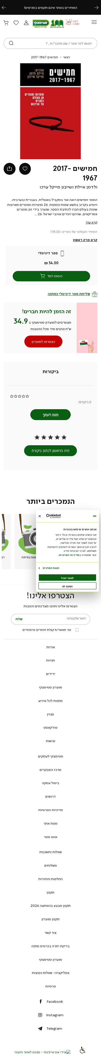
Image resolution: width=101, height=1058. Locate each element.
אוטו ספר (50, 836)
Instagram (54, 1015)
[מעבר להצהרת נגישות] (82, 1052)
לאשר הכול (67, 578)
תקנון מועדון (50, 919)
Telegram (54, 1028)
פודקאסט (50, 727)
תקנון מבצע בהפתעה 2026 (51, 905)
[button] (26, 23)
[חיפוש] (11, 43)
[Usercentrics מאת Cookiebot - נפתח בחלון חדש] (60, 516)
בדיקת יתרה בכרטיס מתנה (50, 946)
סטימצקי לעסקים (50, 756)
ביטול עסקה (50, 783)
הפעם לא (67, 586)
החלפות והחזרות (50, 878)
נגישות (50, 741)
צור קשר (50, 932)
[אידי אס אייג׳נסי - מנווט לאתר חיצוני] (42, 1052)
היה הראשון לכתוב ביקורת (50, 450)
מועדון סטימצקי (50, 687)
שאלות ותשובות (50, 852)
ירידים (50, 673)
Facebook (55, 1001)
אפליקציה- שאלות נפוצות (50, 972)
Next (99, 7)
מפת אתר (50, 823)
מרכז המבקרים (50, 769)
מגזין (50, 714)
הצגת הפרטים (51, 568)
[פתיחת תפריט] (94, 23)
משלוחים (50, 865)
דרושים (50, 796)
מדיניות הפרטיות (50, 810)
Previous (6, 7)
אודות (50, 647)
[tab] (50, 372)
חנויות (50, 660)
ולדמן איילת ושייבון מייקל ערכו (68, 187)
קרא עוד (91, 222)
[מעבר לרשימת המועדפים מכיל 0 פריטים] (16, 23)
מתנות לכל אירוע (50, 700)
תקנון (50, 892)
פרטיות (50, 986)
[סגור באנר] (40, 516)
